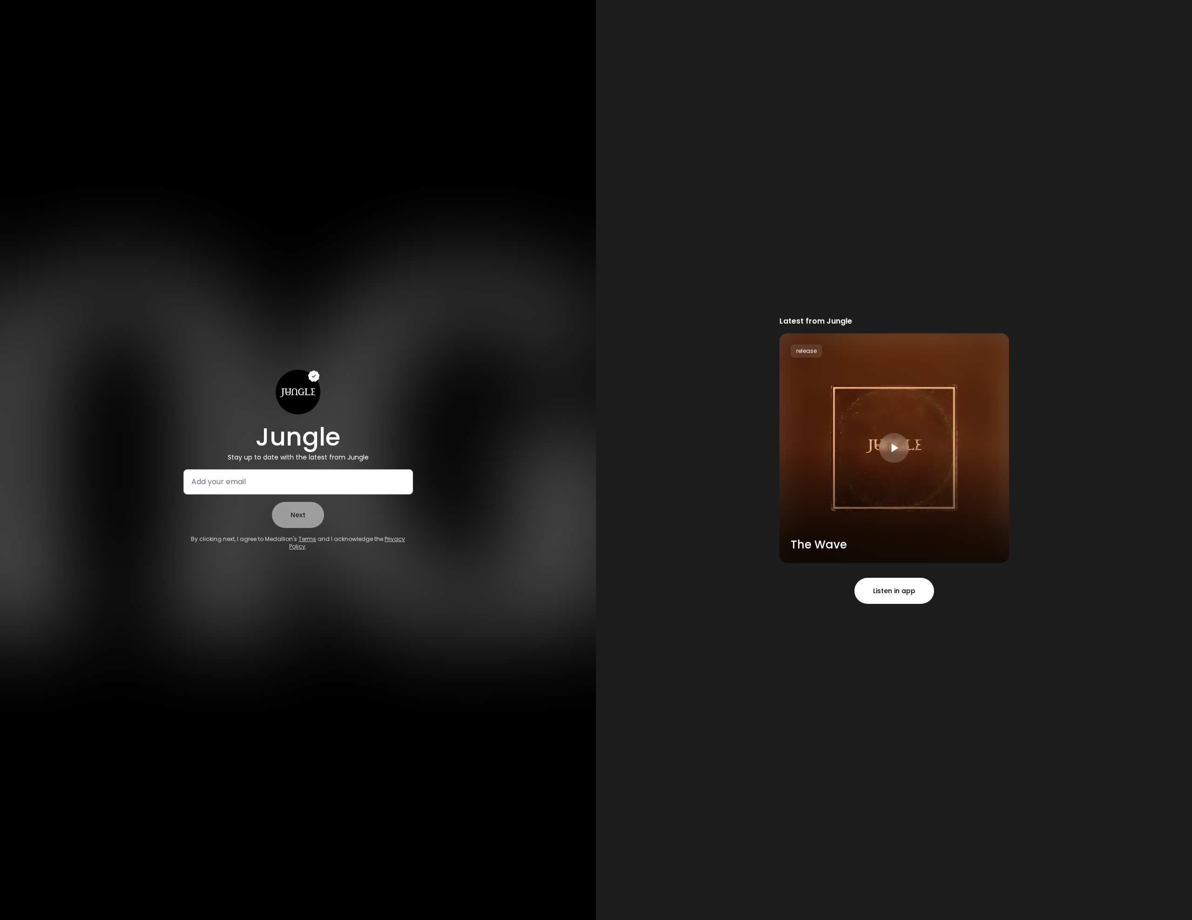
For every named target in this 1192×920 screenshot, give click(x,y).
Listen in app (894, 590)
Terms (307, 539)
